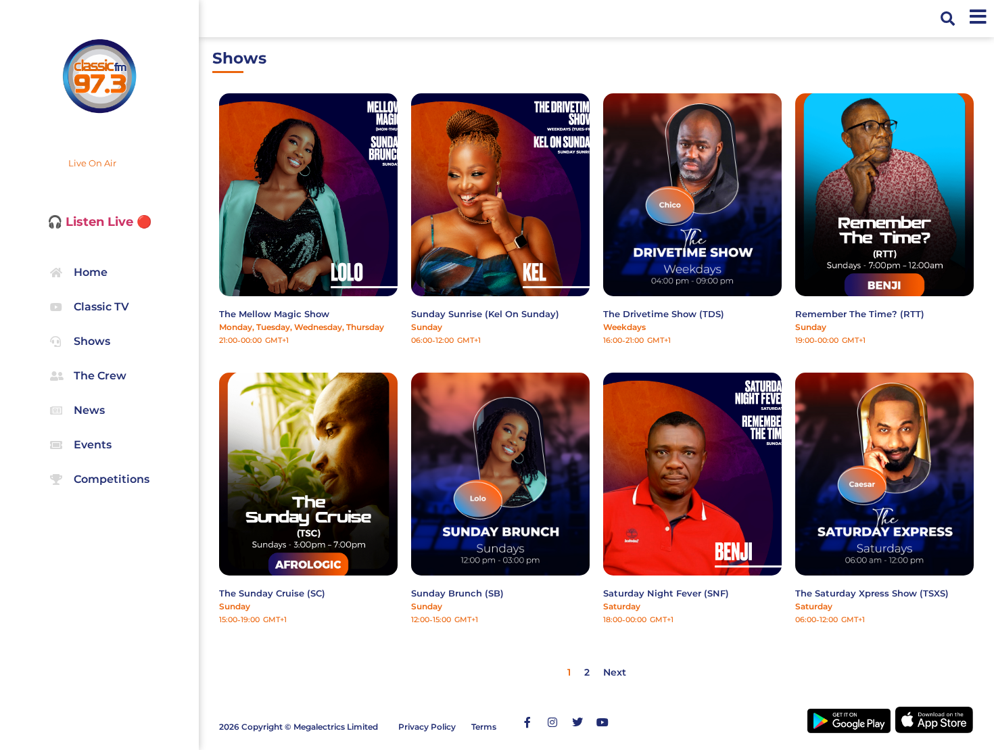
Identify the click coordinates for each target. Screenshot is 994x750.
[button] (948, 18)
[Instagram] (552, 722)
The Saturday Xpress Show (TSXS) (872, 593)
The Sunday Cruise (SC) (272, 593)
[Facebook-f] (527, 722)
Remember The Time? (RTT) (859, 313)
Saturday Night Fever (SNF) (666, 593)
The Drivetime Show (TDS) (663, 313)
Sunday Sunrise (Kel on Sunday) (485, 313)
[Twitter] (577, 722)
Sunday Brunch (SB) (457, 593)
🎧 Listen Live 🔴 (99, 221)
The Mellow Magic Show (274, 313)
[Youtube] (602, 722)
